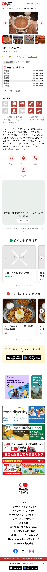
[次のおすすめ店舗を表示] (42, 311)
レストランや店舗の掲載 (23, 531)
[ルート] (23, 157)
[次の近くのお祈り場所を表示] (42, 258)
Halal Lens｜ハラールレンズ (24, 535)
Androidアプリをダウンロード (24, 514)
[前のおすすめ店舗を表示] (5, 311)
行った (21, 57)
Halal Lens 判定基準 (24, 543)
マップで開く (23, 221)
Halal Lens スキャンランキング (23, 539)
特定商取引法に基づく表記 (23, 527)
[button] (35, 157)
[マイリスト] (37, 3)
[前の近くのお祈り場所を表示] (5, 258)
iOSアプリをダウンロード (23, 510)
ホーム (23, 502)
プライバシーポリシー (23, 519)
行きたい (10, 57)
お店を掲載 (30, 4)
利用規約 (23, 523)
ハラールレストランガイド (23, 506)
